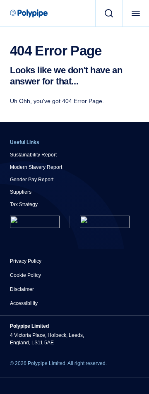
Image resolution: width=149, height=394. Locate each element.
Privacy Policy (25, 261)
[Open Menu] (135, 13)
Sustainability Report (33, 155)
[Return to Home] (35, 221)
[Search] (108, 13)
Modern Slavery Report (36, 167)
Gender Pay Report (31, 180)
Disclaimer (22, 289)
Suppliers (20, 192)
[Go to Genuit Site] (105, 221)
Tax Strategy (24, 204)
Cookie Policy (25, 275)
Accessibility (24, 303)
